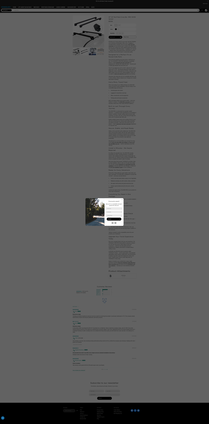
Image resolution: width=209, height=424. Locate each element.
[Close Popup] (122, 199)
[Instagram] (114, 222)
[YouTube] (115, 222)
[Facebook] (112, 222)
